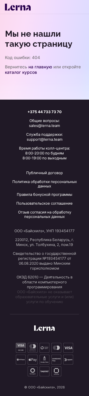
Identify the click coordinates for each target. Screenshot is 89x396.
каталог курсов (21, 72)
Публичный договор (44, 172)
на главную (40, 66)
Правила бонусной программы (44, 194)
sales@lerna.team (44, 125)
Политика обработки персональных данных (44, 183)
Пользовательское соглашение (44, 203)
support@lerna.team (45, 139)
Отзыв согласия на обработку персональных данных (44, 214)
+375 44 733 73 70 (44, 111)
